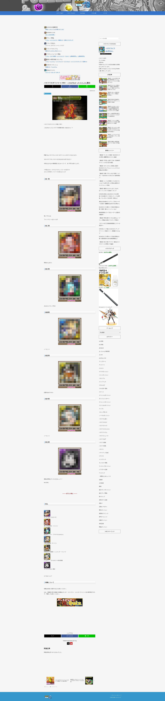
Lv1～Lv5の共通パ (50, 34)
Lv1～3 (53, 72)
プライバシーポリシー (116, 695)
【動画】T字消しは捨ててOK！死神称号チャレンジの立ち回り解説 (109, 161)
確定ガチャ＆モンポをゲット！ (53, 51)
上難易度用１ (73, 56)
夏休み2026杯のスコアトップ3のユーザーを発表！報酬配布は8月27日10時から (109, 202)
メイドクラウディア (76, 61)
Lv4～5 (58, 72)
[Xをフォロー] (68, 643)
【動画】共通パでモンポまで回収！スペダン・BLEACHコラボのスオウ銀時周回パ (109, 175)
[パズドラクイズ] (70, 602)
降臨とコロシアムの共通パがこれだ (54, 29)
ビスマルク (67, 61)
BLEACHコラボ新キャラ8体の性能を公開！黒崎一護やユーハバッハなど (109, 208)
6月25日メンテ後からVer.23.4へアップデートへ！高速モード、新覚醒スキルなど (109, 231)
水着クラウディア (68, 40)
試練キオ (60, 40)
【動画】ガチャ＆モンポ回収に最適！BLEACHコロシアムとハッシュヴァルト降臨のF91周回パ (109, 168)
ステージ (47, 72)
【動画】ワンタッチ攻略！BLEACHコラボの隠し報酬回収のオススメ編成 (109, 156)
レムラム (52, 61)
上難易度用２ (81, 56)
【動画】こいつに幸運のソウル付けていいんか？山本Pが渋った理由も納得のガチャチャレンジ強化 (109, 183)
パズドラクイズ (48, 93)
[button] (119, 38)
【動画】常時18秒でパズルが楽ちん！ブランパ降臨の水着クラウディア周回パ (109, 219)
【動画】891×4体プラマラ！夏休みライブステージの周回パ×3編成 (109, 243)
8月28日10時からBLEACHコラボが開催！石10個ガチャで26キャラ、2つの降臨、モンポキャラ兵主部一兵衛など (109, 196)
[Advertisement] (70, 22)
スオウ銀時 (53, 56)
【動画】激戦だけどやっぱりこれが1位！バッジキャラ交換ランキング (108, 189)
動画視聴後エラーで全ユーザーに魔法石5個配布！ (109, 213)
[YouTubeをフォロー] (71, 643)
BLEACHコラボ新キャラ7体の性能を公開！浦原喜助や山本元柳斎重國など (109, 237)
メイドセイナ (53, 40)
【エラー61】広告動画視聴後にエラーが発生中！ (109, 224)
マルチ (67, 56)
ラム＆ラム (54, 67)
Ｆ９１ (47, 40)
